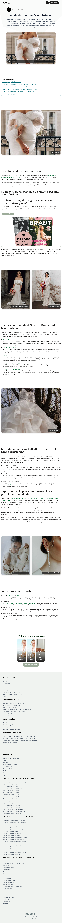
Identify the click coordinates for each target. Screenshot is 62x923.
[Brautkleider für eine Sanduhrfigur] (6, 3)
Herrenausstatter (7, 876)
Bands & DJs (6, 861)
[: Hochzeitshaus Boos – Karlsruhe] (31, 650)
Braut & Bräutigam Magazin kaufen (11, 692)
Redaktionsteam (7, 773)
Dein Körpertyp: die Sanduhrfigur (11, 82)
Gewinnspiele (6, 690)
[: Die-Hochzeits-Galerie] (21, 650)
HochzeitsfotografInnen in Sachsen (11, 848)
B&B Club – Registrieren (9, 725)
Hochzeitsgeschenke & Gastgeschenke (13, 886)
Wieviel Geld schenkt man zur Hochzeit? (13, 716)
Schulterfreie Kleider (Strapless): (12, 369)
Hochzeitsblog (6, 683)
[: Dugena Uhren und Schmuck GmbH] (40, 650)
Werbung (5, 762)
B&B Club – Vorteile (8, 727)
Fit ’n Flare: (6, 339)
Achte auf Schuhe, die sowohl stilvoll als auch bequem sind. (20, 603)
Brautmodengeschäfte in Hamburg (11, 792)
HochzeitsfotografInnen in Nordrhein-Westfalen (14, 841)
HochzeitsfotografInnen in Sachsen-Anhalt (13, 850)
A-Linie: (5, 355)
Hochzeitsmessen (7, 688)
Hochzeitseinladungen (8, 882)
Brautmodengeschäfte (8, 867)
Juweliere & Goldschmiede (9, 895)
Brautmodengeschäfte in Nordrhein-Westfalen (14, 801)
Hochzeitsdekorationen (9, 880)
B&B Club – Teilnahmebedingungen (11, 729)
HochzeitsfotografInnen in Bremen (11, 831)
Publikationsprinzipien (8, 771)
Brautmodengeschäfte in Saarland (11, 805)
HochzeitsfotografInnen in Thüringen (12, 854)
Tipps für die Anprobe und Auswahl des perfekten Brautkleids (20, 91)
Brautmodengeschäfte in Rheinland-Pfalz (13, 803)
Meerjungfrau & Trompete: (10, 347)
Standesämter (6, 901)
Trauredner (6, 903)
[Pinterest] (32, 918)
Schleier (11, 595)
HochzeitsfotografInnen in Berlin (11, 827)
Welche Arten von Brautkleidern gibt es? (13, 705)
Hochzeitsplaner (7, 890)
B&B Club (5, 681)
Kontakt (5, 760)
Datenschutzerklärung (8, 766)
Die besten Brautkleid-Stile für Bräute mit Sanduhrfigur (18, 87)
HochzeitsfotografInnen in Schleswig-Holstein (14, 852)
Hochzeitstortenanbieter (9, 893)
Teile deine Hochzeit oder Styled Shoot (12, 694)
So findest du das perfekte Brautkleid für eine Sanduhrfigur (19, 84)
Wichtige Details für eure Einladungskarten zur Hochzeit (17, 709)
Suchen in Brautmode (31, 665)
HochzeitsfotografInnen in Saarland (12, 846)
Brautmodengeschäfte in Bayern (11, 784)
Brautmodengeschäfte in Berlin (10, 786)
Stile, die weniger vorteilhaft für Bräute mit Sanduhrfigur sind (19, 89)
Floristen (5, 874)
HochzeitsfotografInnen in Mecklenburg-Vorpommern (16, 837)
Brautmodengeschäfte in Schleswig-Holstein (14, 811)
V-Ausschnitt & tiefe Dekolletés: (12, 363)
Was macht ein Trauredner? (10, 707)
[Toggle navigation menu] (47, 2)
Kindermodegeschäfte (8, 897)
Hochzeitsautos (7, 878)
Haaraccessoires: (21, 595)
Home (4, 696)
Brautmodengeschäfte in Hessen (11, 794)
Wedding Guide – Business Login (11, 758)
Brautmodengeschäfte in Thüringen (12, 813)
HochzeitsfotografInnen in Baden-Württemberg (14, 822)
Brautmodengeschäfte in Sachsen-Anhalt (13, 809)
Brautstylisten (6, 869)
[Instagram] (35, 918)
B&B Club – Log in (7, 723)
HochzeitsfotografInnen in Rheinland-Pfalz (13, 843)
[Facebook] (28, 918)
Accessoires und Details (9, 94)
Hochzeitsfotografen (8, 884)
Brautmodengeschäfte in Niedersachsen (13, 799)
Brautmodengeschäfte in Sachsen (11, 807)
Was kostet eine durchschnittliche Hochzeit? (14, 711)
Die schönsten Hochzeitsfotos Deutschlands (14, 820)
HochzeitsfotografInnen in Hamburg (12, 833)
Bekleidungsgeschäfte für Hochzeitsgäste (13, 863)
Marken (5, 685)
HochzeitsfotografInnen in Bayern (11, 824)
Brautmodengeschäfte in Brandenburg (12, 788)
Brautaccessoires (7, 865)
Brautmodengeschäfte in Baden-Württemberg (14, 782)
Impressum (6, 775)
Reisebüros (6, 899)
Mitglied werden (54, 2)
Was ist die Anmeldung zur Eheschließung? (13, 703)
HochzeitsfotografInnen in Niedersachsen (13, 839)
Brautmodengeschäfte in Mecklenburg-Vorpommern (16, 796)
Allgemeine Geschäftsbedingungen (11, 768)
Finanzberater (6, 872)
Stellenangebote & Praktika (10, 764)
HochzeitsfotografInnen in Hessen (11, 835)
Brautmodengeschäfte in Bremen (11, 790)
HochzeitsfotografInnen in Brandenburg (13, 829)
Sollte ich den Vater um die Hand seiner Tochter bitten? (16, 713)
